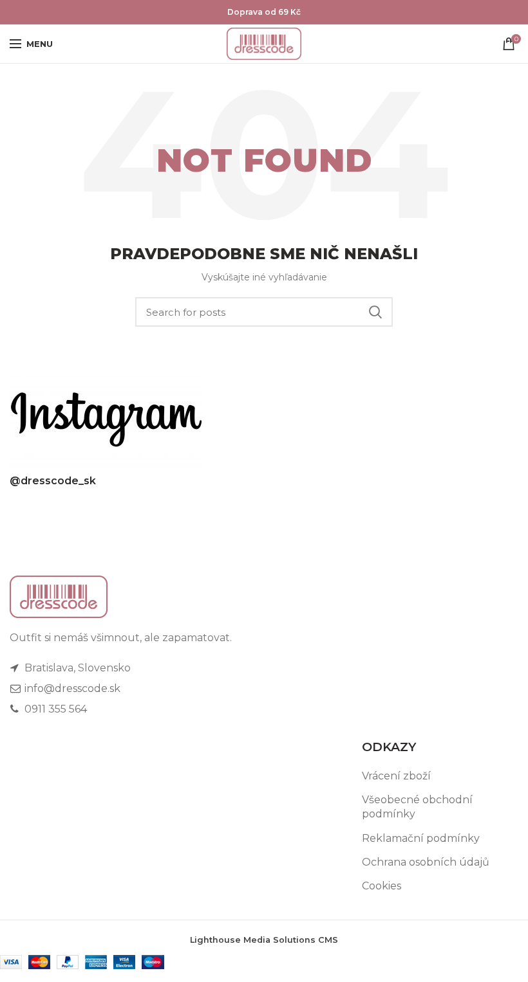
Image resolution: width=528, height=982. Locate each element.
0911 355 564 (54, 709)
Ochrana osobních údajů (425, 862)
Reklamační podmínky (421, 838)
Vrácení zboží (396, 776)
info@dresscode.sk (71, 688)
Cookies (381, 886)
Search (375, 312)
